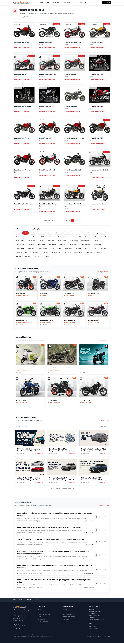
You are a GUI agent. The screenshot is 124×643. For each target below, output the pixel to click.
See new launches (104, 340)
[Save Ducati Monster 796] (58, 146)
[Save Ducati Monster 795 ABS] (33, 146)
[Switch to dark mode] (85, 2)
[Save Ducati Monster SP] (83, 82)
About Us (65, 609)
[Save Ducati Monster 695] (83, 114)
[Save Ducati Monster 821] (109, 50)
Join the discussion (104, 505)
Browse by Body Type (44, 614)
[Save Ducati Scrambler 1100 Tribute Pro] (83, 213)
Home (14, 599)
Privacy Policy (92, 626)
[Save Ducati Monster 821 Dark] (83, 177)
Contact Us (66, 619)
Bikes (20, 599)
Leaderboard (66, 2)
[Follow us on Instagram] (13, 628)
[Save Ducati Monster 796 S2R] (58, 177)
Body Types (29, 599)
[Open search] (81, 2)
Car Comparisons (43, 621)
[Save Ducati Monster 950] (33, 82)
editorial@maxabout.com (96, 611)
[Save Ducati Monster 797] (58, 50)
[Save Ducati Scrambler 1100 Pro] (33, 211)
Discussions (56, 2)
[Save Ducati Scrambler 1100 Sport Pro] (58, 213)
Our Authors (66, 612)
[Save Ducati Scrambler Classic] (109, 211)
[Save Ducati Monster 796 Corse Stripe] (33, 179)
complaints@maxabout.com (96, 619)
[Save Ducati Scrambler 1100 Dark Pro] (109, 179)
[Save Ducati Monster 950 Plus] (58, 82)
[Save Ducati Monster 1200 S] (33, 50)
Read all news (105, 420)
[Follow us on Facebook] (19, 628)
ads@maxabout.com (94, 615)
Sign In (108, 2)
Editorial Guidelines (68, 614)
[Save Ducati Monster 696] (109, 114)
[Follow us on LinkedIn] (16, 628)
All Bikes (40, 609)
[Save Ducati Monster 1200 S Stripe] (83, 146)
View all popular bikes (103, 272)
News (48, 2)
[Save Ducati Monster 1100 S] (58, 114)
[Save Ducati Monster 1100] (109, 82)
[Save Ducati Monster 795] (109, 146)
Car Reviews (41, 619)
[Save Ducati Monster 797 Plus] (83, 50)
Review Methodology (69, 616)
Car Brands (41, 612)
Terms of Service (93, 628)
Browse (41, 2)
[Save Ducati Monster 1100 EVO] (33, 114)
